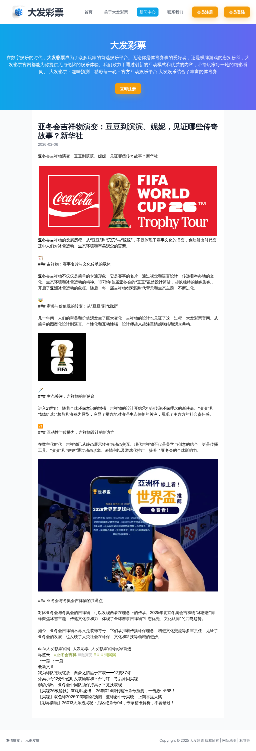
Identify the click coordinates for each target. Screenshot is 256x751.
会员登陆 (237, 12)
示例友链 (33, 740)
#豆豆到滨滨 (105, 654)
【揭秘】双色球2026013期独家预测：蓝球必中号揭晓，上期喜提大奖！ (102, 696)
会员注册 (205, 12)
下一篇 (57, 660)
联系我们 (175, 12)
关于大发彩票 (116, 12)
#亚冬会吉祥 (65, 654)
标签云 (245, 740)
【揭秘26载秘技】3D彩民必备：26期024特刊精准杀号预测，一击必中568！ (107, 690)
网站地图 (229, 740)
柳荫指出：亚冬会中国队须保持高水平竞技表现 (80, 684)
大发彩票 (56, 57)
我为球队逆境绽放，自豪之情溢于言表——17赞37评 (84, 672)
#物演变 (85, 654)
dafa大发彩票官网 (54, 648)
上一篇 (44, 660)
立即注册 (128, 88)
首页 (88, 12)
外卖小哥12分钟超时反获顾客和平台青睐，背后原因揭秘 (88, 678)
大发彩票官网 (198, 318)
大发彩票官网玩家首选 (111, 648)
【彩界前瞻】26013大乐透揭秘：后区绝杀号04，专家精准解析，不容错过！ (106, 702)
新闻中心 (148, 12)
